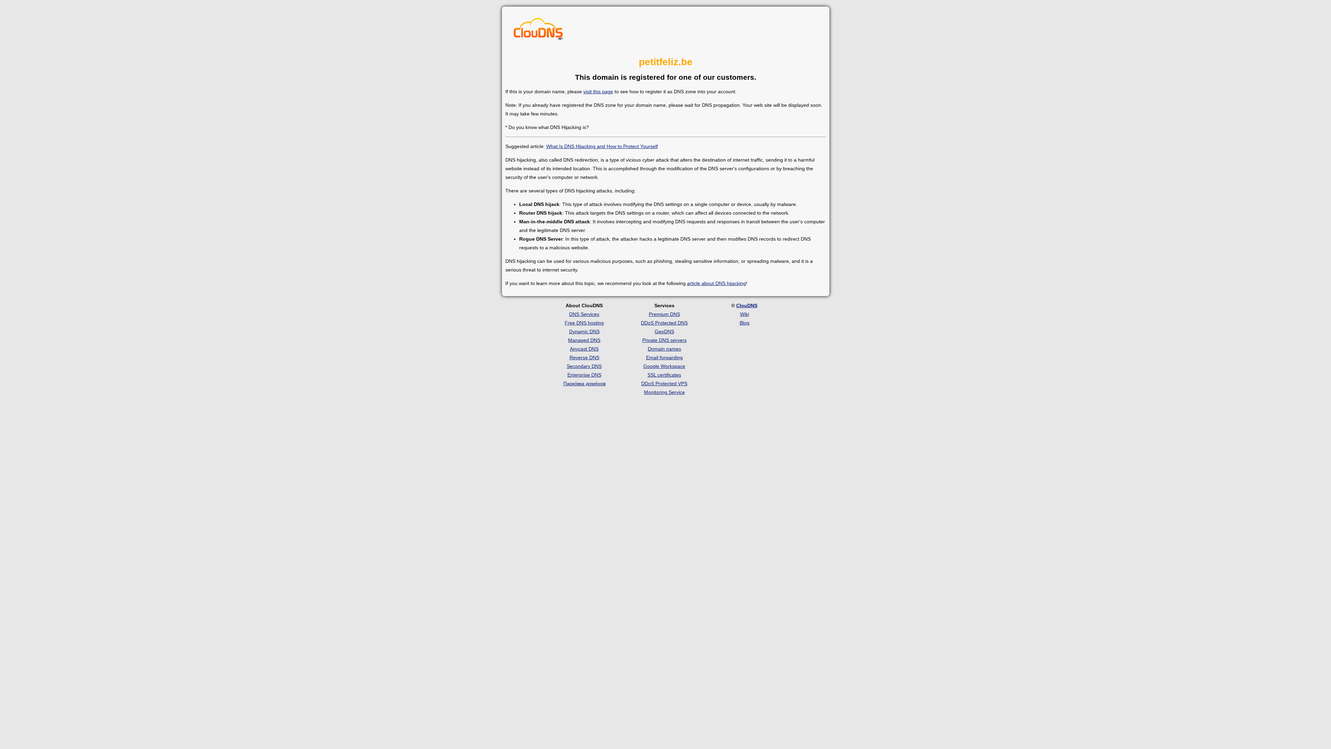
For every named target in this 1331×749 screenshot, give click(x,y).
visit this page (598, 91)
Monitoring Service (664, 392)
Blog (744, 323)
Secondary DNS (584, 366)
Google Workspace (664, 366)
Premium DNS (664, 314)
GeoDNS (664, 331)
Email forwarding (664, 357)
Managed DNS (584, 340)
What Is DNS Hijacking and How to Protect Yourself (602, 146)
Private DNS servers (664, 340)
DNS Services (584, 314)
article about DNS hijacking (716, 283)
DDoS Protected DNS (664, 323)
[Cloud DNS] (538, 30)
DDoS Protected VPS (664, 383)
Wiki (744, 314)
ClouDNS (746, 305)
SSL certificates (664, 375)
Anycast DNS (584, 349)
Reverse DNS (584, 357)
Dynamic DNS (584, 331)
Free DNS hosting (584, 323)
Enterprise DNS (584, 375)
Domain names (664, 349)
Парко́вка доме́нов (584, 383)
